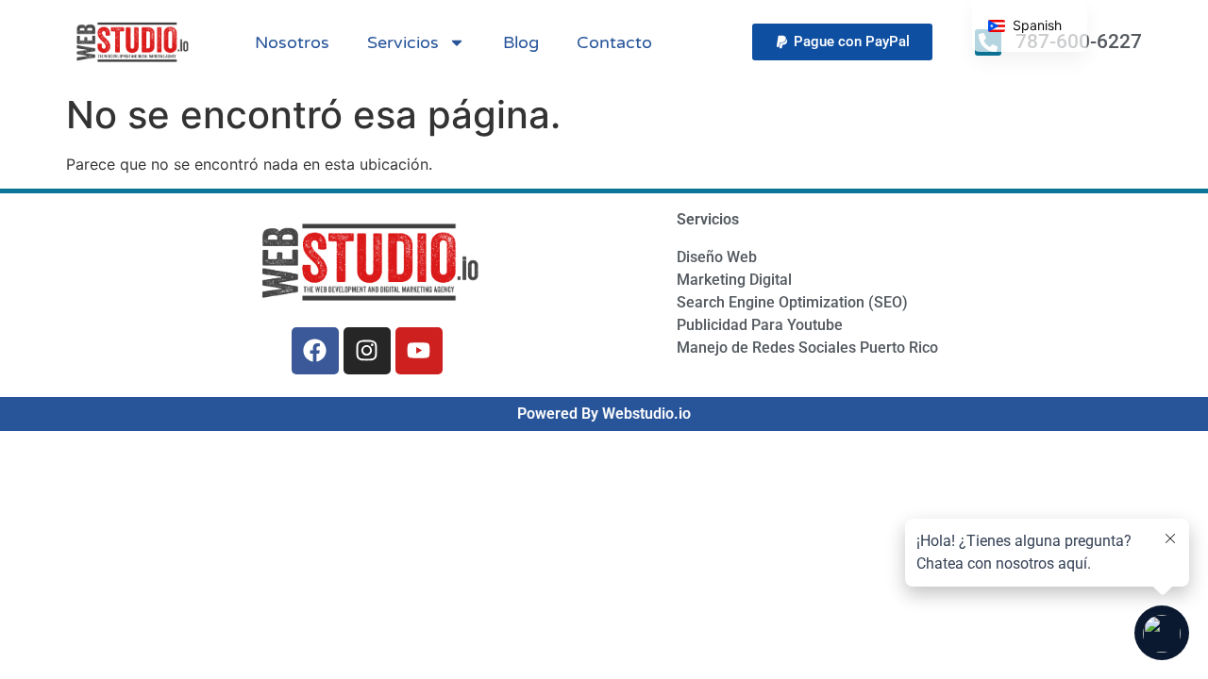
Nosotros (292, 42)
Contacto (614, 42)
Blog (521, 42)
